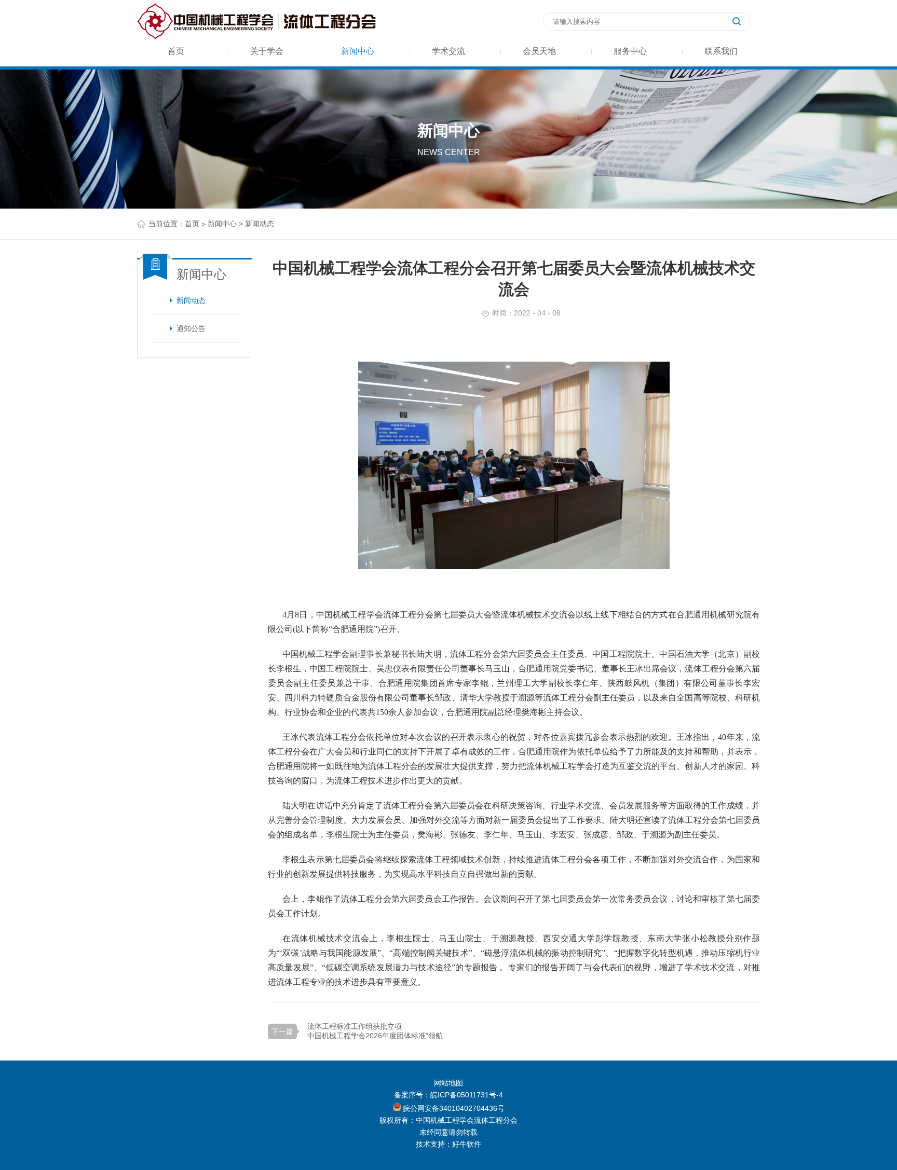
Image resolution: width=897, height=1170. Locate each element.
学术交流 (448, 51)
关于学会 (266, 51)
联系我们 (721, 51)
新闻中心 (357, 51)
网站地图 (448, 1083)
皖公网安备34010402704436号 (453, 1108)
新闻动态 (191, 300)
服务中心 (630, 51)
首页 (176, 51)
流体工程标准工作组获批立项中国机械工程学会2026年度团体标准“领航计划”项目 (381, 1031)
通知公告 (191, 328)
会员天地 (539, 51)
